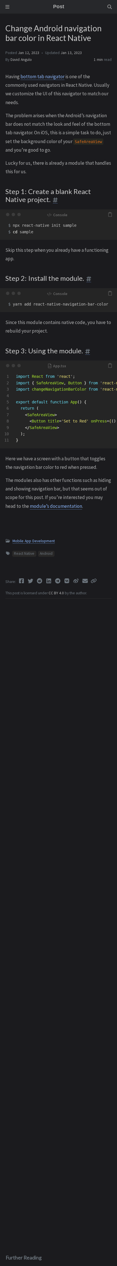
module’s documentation (56, 506)
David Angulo (21, 59)
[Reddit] (40, 581)
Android (46, 553)
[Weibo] (76, 581)
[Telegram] (58, 581)
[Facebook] (22, 581)
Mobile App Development (33, 541)
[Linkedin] (49, 581)
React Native (24, 553)
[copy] (110, 214)
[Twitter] (31, 581)
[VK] (67, 581)
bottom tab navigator (42, 76)
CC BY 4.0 (57, 593)
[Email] (85, 581)
